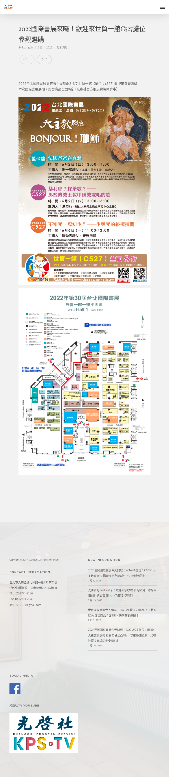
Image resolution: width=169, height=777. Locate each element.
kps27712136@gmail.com (25, 605)
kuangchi (27, 47)
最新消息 (62, 47)
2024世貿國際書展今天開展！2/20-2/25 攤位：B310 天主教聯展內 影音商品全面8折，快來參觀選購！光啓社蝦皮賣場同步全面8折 (122, 635)
